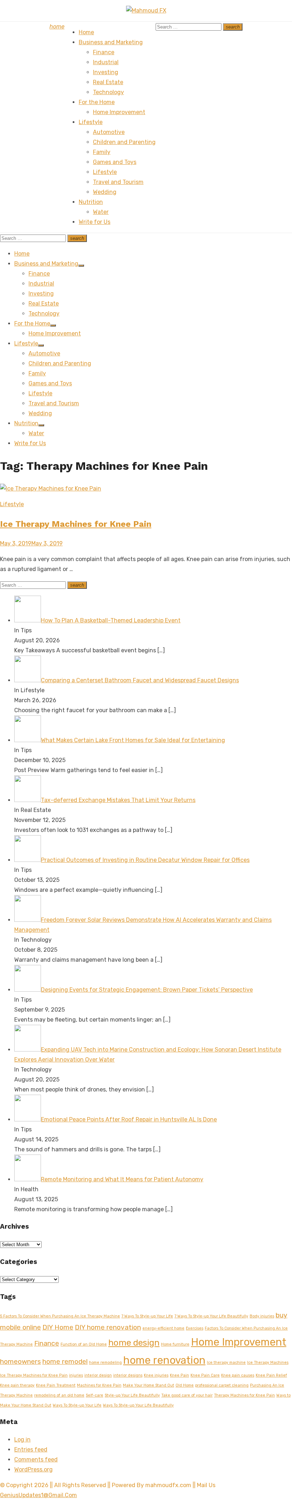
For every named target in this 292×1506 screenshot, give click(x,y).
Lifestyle (91, 122)
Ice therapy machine (226, 1362)
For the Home (97, 102)
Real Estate (108, 82)
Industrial (106, 62)
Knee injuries (156, 1375)
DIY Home (57, 1327)
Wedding (104, 192)
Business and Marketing (111, 42)
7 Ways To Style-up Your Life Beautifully (211, 1316)
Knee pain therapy (17, 1385)
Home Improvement (119, 112)
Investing (105, 72)
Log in (22, 1439)
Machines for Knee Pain (99, 1385)
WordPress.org (33, 1469)
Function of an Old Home (84, 1344)
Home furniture (175, 1344)
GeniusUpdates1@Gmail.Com (38, 1495)
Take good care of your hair (187, 1395)
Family (101, 152)
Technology (108, 92)
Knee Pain (179, 1375)
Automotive (109, 132)
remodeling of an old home (59, 1395)
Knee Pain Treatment (55, 1385)
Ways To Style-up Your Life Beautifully (138, 1405)
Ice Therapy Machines (267, 1362)
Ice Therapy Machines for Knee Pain (75, 524)
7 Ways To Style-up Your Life (147, 1316)
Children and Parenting (124, 142)
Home (86, 32)
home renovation (164, 1360)
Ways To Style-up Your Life (77, 1405)
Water (101, 212)
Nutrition (91, 202)
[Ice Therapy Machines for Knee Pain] (50, 488)
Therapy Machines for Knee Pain (244, 1395)
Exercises (194, 1328)
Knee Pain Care (205, 1375)
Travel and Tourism (118, 182)
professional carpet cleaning (222, 1385)
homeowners (20, 1361)
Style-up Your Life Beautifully (132, 1395)
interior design (98, 1375)
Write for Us (94, 222)
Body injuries (262, 1316)
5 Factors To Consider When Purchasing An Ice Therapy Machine (60, 1316)
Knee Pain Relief (271, 1375)
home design (134, 1342)
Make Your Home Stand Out (148, 1385)
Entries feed (30, 1449)
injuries (76, 1375)
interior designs (127, 1375)
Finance (103, 52)
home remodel (65, 1361)
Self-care (94, 1395)
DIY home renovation (108, 1327)
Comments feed (36, 1459)
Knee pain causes (237, 1375)
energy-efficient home (163, 1328)
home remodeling (105, 1362)
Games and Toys (114, 162)
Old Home (185, 1385)
